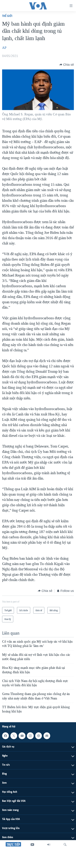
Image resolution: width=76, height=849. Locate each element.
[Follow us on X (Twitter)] (13, 735)
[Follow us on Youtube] (22, 735)
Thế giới (7, 16)
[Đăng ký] (46, 735)
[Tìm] (65, 844)
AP (4, 48)
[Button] (66, 64)
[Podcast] (38, 735)
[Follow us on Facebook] (5, 735)
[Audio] (48, 844)
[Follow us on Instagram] (30, 735)
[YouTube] (32, 844)
